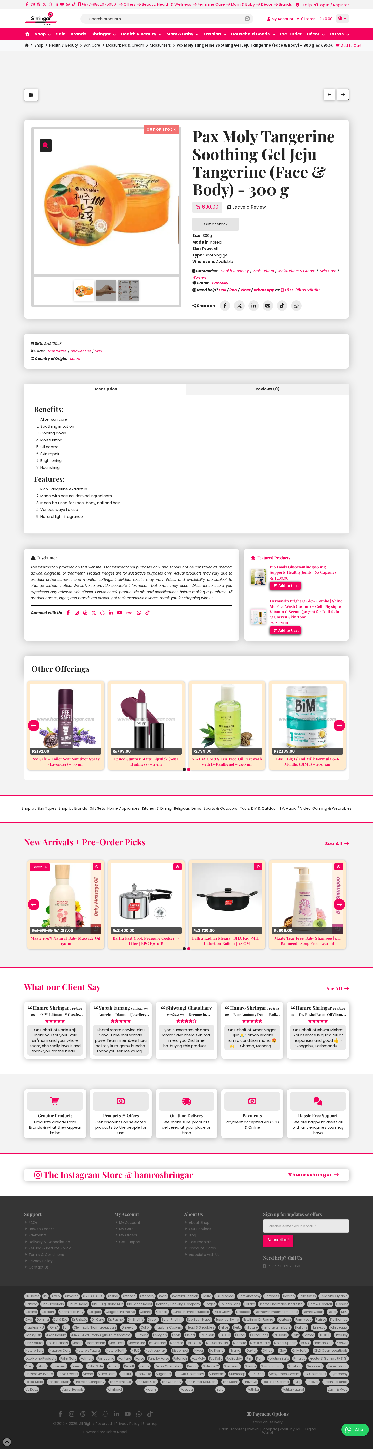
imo (233, 290)
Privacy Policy (41, 1260)
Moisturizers (160, 45)
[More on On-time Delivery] (186, 1101)
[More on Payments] (252, 1101)
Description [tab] (105, 389)
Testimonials (200, 1241)
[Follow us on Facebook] (27, 4)
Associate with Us (204, 1254)
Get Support (130, 1241)
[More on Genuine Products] (55, 1101)
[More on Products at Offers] (121, 1101)
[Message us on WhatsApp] (68, 4)
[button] (313, 19)
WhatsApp (264, 290)
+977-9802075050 (302, 290)
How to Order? (41, 1228)
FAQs (33, 1222)
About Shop (199, 1222)
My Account (129, 1222)
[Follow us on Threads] (39, 4)
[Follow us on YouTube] (62, 4)
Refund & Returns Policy (50, 1248)
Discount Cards (202, 1248)
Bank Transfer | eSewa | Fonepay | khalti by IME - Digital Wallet (267, 1431)
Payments (38, 1235)
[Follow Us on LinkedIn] (56, 4)
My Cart (126, 1228)
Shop (39, 45)
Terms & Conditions (46, 1254)
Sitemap (150, 1423)
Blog (192, 1235)
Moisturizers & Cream (125, 45)
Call (222, 290)
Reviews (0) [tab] (268, 389)
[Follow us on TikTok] (74, 4)
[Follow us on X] (44, 4)
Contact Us (39, 1267)
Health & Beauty (63, 45)
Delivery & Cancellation (49, 1241)
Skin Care (92, 45)
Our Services (200, 1228)
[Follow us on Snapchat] (50, 4)
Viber (245, 290)
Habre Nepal (116, 1432)
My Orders (128, 1235)
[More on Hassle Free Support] (318, 1101)
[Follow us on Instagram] (33, 4)
